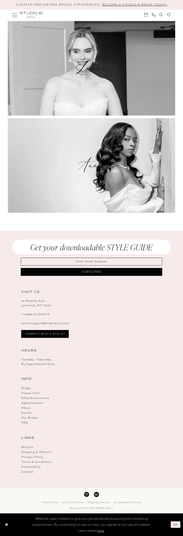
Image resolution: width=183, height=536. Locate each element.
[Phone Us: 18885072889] (153, 15)
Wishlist (27, 447)
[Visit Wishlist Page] (169, 15)
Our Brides (29, 418)
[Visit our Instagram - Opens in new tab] (86, 494)
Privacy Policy (32, 457)
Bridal (26, 388)
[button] (14, 15)
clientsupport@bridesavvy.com (45, 323)
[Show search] (161, 15)
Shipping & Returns (36, 452)
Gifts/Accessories (35, 398)
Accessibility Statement (128, 502)
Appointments (32, 403)
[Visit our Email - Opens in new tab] (96, 494)
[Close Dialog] (6, 525)
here (100, 530)
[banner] (31, 15)
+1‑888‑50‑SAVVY (35, 314)
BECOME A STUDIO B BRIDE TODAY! (134, 4)
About (26, 408)
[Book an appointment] (146, 15)
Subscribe (91, 272)
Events (26, 413)
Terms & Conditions (36, 462)
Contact (27, 472)
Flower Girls (30, 393)
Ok (175, 524)
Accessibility (31, 467)
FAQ (24, 423)
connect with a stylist (45, 334)
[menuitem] (14, 15)
